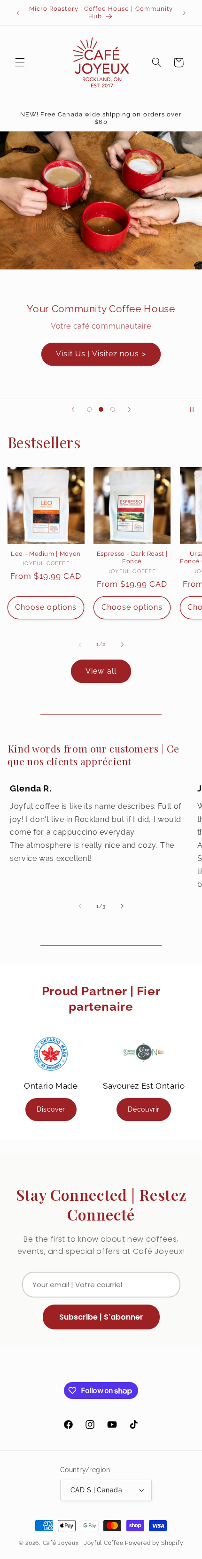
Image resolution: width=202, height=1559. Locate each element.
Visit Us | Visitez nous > (101, 354)
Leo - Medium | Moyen (46, 553)
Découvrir (144, 1109)
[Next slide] (129, 409)
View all (100, 671)
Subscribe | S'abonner (101, 1317)
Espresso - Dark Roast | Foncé (132, 557)
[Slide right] (122, 644)
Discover (51, 1109)
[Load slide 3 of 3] (113, 409)
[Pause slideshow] (191, 409)
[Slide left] (80, 644)
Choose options (46, 607)
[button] (20, 62)
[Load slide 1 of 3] (89, 409)
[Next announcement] (184, 12)
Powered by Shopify (154, 1543)
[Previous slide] (72, 409)
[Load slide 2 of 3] (101, 409)
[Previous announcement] (18, 12)
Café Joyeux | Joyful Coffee (83, 1543)
